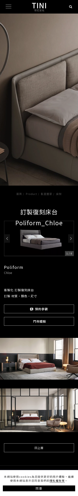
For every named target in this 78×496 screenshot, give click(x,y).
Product (31, 194)
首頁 (19, 194)
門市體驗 (39, 321)
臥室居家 (46, 194)
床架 (59, 194)
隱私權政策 (57, 480)
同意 (39, 488)
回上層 (39, 448)
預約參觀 (41, 309)
